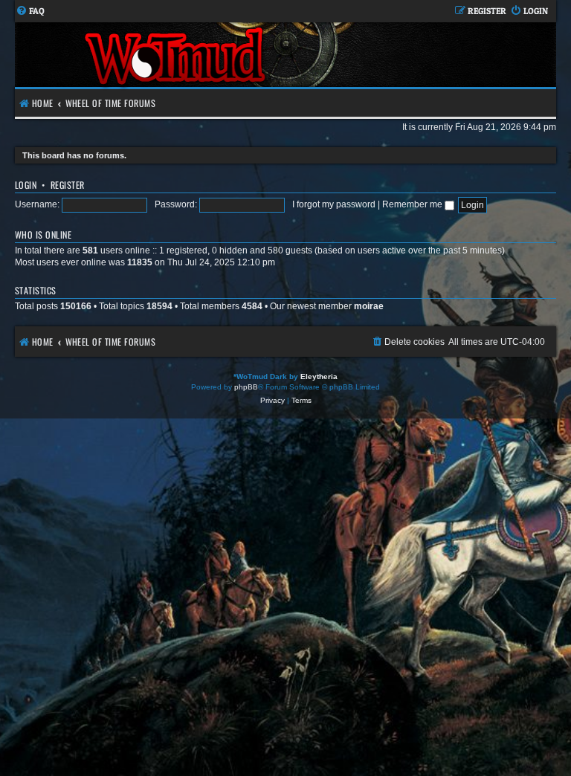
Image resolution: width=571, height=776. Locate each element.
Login (25, 184)
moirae (369, 306)
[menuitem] (30, 11)
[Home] (176, 55)
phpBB (246, 387)
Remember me (413, 204)
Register (68, 184)
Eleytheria (319, 376)
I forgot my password (333, 204)
